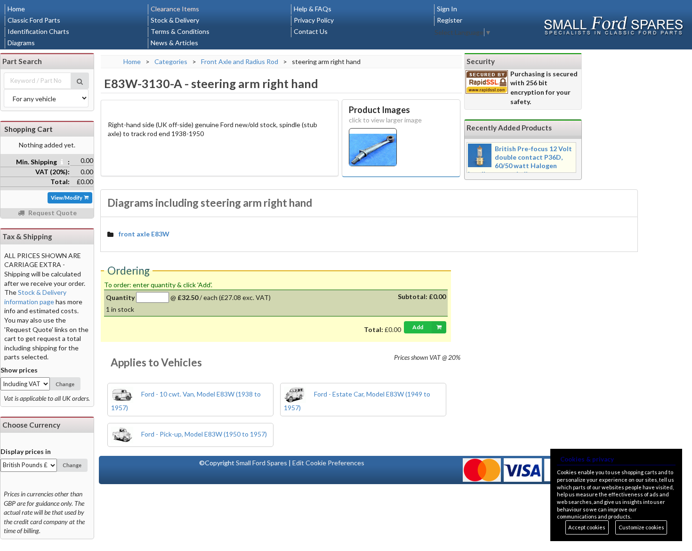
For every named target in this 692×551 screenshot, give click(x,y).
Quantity (120, 297)
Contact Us (311, 31)
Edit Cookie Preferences (328, 463)
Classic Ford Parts (34, 20)
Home (16, 9)
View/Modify (67, 197)
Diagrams (21, 43)
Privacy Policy (314, 20)
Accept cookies (586, 527)
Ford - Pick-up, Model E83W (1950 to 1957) (203, 434)
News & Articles (174, 43)
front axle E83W (144, 234)
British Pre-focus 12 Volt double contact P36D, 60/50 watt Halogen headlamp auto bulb (520, 161)
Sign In (447, 9)
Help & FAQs (312, 9)
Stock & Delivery (175, 20)
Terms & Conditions (180, 31)
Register (449, 20)
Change (65, 384)
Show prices (19, 370)
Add (417, 327)
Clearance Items (175, 9)
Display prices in (25, 451)
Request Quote (52, 213)
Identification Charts (38, 31)
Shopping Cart (28, 129)
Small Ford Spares (261, 463)
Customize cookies (641, 527)
